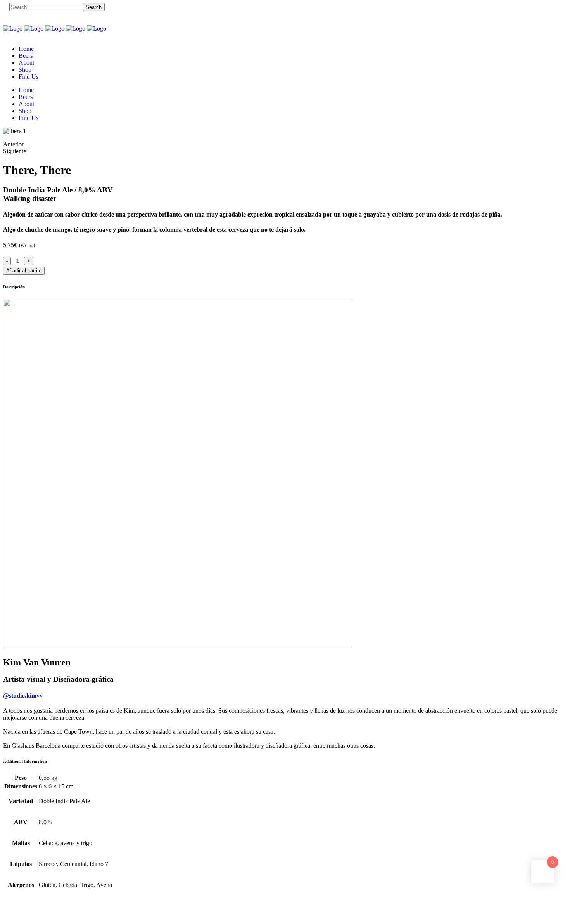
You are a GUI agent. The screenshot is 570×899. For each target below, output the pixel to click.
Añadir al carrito (23, 271)
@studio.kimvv (23, 695)
